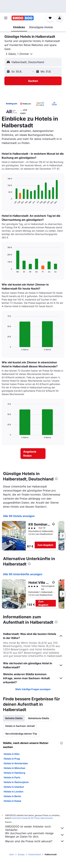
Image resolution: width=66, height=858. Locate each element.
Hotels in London (13, 791)
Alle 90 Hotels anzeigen (19, 516)
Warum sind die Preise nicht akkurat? (28, 841)
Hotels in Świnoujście (16, 782)
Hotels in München (14, 768)
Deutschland (35, 854)
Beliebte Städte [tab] (14, 718)
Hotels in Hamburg (14, 772)
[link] (33, 453)
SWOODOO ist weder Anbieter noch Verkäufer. (28, 828)
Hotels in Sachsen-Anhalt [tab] (20, 725)
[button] (5, 18)
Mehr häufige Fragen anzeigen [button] (33, 689)
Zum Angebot (45, 544)
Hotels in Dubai (12, 800)
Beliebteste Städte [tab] (38, 718)
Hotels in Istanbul (14, 786)
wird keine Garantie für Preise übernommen (32, 818)
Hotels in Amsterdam (16, 763)
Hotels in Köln (12, 753)
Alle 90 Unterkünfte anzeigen (22, 574)
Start (11, 854)
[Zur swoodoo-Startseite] (23, 18)
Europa (21, 854)
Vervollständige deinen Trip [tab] (21, 733)
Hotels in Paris (12, 777)
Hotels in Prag (12, 758)
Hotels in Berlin (12, 796)
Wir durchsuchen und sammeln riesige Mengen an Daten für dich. (29, 834)
